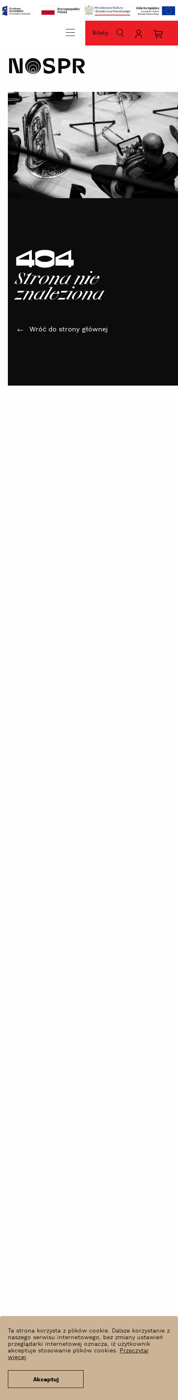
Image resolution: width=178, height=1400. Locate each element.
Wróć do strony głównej (68, 329)
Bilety (100, 33)
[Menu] (70, 32)
